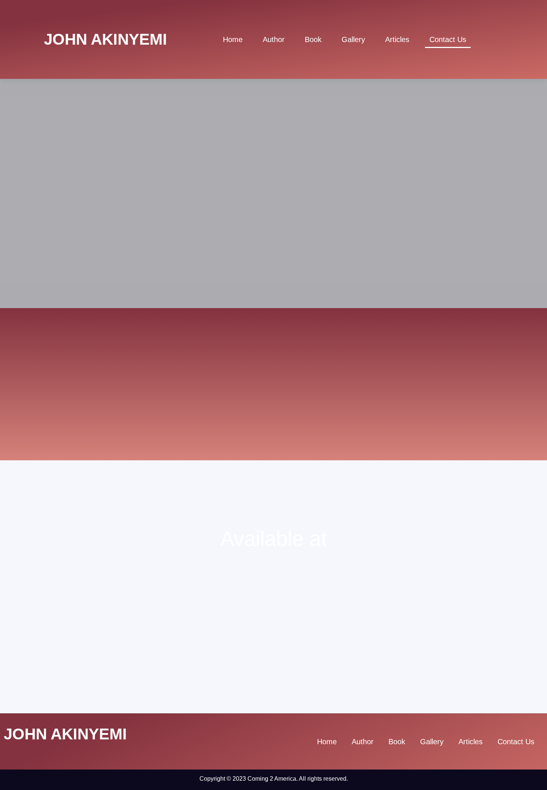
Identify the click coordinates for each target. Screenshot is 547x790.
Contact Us (447, 39)
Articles (397, 39)
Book (313, 39)
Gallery (353, 39)
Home (233, 39)
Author (274, 39)
